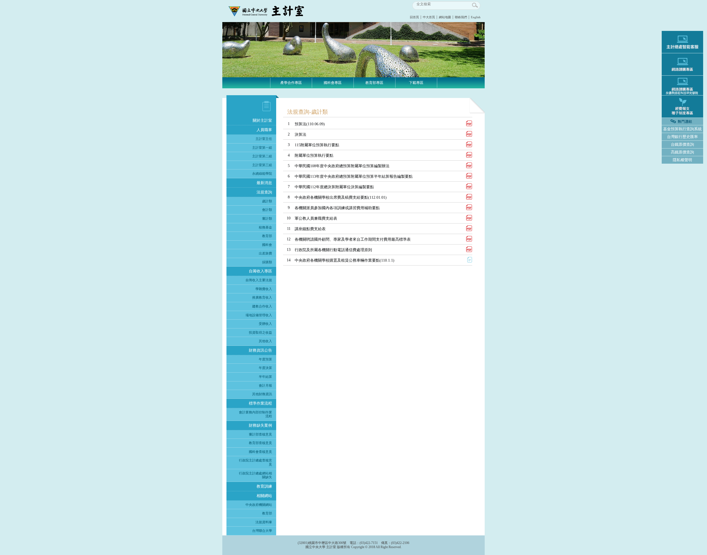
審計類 (267, 219)
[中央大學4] (353, 76)
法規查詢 (264, 192)
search (475, 5)
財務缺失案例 (260, 425)
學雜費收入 (263, 289)
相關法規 (291, 94)
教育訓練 (264, 486)
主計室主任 (263, 139)
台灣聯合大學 (262, 531)
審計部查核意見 (260, 434)
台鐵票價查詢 (682, 144)
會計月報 (265, 385)
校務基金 (265, 227)
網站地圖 (445, 17)
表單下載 (291, 103)
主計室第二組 (262, 156)
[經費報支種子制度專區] (682, 106)
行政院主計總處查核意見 (255, 462)
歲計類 (267, 201)
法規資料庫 (263, 522)
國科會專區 (333, 83)
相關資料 (416, 111)
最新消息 (264, 183)
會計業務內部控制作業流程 (255, 414)
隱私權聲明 (682, 160)
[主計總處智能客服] (682, 42)
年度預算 (265, 359)
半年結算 (265, 377)
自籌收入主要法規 (259, 280)
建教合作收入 (262, 306)
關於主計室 (262, 120)
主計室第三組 (262, 165)
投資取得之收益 (260, 332)
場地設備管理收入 (259, 315)
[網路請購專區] (682, 64)
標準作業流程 (260, 403)
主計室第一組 (262, 148)
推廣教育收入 (262, 297)
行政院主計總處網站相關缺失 (255, 475)
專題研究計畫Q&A (332, 120)
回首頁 (414, 17)
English (476, 17)
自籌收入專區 (260, 271)
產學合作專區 (291, 83)
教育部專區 (374, 83)
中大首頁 (429, 17)
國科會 (267, 245)
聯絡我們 (461, 17)
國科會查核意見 (260, 452)
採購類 (267, 262)
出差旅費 (265, 253)
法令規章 (416, 94)
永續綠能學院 (262, 174)
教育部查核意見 (260, 443)
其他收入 (265, 341)
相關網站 (264, 496)
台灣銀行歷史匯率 (682, 137)
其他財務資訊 (262, 394)
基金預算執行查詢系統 (682, 129)
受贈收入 (265, 324)
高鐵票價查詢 (682, 152)
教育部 (267, 236)
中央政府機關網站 (259, 505)
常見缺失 (332, 111)
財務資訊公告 (260, 350)
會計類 (267, 210)
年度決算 (265, 368)
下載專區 (416, 83)
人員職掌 (264, 130)
